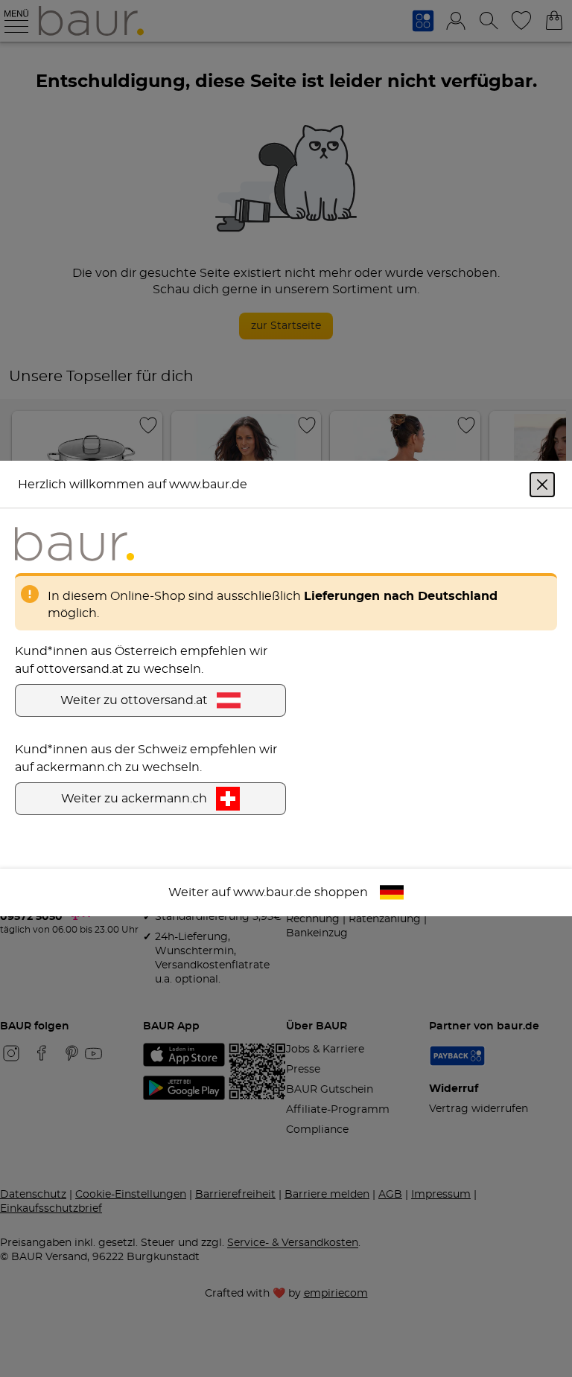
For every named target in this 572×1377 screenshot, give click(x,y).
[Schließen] (542, 484)
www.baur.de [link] (272, 892)
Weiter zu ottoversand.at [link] (134, 700)
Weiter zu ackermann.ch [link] (134, 799)
